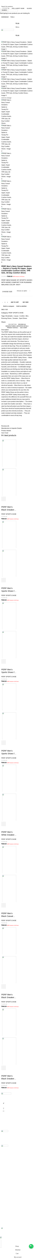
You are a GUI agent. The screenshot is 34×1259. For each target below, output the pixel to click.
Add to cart (15, 302)
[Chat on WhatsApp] (31, 1246)
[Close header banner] (2, 1232)
